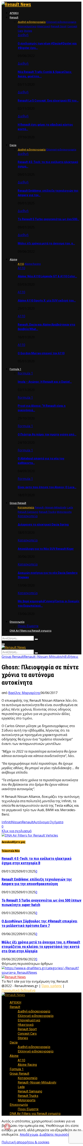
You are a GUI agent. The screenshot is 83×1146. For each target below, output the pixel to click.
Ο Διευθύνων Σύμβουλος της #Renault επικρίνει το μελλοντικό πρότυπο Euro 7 (39, 923)
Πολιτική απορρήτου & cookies (25, 1142)
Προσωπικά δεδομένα (18, 990)
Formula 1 (15, 369)
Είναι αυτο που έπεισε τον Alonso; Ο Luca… (47, 487)
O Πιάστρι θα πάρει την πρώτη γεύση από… (47, 434)
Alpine (13, 259)
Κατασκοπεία (27, 516)
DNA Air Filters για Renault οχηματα (30, 630)
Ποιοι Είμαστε (28, 626)
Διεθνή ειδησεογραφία (34, 1011)
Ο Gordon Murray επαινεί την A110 (41, 353)
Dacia (13, 145)
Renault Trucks (28, 1096)
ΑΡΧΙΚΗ (14, 13)
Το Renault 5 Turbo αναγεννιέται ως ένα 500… (48, 219)
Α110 (21, 268)
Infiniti (6, 822)
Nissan (16, 822)
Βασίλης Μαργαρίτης (24, 693)
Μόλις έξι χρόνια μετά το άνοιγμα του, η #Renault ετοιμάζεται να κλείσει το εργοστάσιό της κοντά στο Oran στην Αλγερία (41, 946)
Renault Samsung (30, 1091)
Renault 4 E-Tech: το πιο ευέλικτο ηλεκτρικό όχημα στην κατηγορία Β (37, 860)
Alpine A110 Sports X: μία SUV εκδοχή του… (47, 300)
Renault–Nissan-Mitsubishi (44, 656)
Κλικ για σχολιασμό (17, 831)
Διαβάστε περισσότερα (57, 1134)
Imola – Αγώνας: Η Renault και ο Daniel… (45, 381)
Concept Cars (27, 1034)
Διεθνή (23, 35)
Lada (21, 1087)
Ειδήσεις (71, 656)
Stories (23, 1038)
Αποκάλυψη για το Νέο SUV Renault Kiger (46, 548)
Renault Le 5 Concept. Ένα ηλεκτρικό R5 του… (48, 100)
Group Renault (18, 503)
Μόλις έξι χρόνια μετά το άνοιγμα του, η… (46, 243)
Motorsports (26, 1100)
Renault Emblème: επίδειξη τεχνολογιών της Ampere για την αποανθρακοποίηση (37, 881)
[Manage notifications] (7, 1126)
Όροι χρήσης (52, 986)
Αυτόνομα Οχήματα (48, 822)
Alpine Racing (27, 1065)
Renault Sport (27, 1029)
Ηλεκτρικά (25, 1025)
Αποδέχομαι (29, 1134)
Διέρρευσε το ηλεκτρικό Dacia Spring (43, 524)
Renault (14, 17)
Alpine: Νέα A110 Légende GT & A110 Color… (47, 276)
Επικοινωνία (17, 621)
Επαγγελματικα (29, 1020)
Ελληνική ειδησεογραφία (35, 1016)
